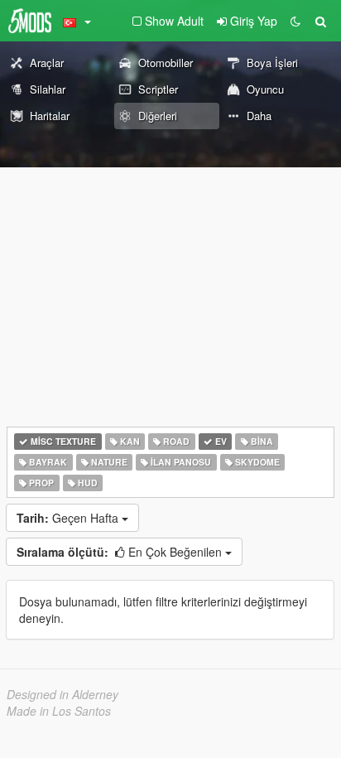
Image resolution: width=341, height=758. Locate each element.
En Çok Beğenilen (121, 551)
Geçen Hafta (69, 517)
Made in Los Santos (59, 710)
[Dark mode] (295, 20)
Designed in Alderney (62, 694)
